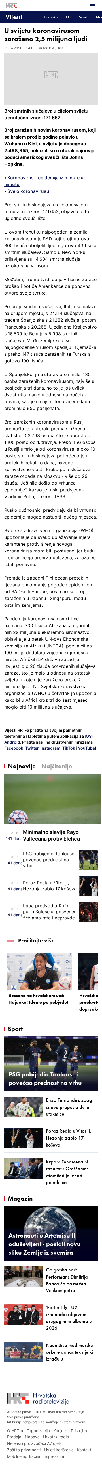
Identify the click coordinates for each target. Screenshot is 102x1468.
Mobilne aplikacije (23, 1456)
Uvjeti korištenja (59, 1449)
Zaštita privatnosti (24, 1449)
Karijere (60, 1430)
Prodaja (14, 1436)
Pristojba (79, 1430)
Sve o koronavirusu (28, 191)
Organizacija (38, 1430)
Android (12, 742)
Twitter (31, 748)
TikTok (68, 748)
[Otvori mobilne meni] (93, 5)
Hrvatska (51, 17)
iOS (88, 736)
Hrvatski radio (56, 1436)
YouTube (86, 748)
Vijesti (14, 16)
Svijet (83, 17)
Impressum (54, 1456)
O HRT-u (15, 1430)
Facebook (13, 748)
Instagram (50, 748)
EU (68, 17)
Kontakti (84, 1449)
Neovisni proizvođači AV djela (34, 1443)
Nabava (32, 1436)
